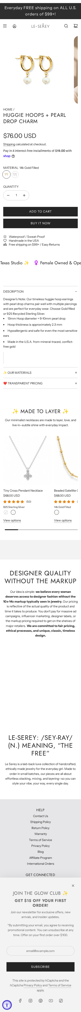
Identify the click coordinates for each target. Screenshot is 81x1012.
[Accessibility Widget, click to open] (7, 1005)
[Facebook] (20, 1000)
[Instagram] (30, 1000)
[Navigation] (5, 26)
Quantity (11, 187)
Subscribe (40, 967)
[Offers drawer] (14, 26)
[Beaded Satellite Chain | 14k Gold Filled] (56, 512)
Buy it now (41, 223)
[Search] (66, 26)
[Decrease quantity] (8, 195)
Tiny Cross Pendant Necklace (23, 491)
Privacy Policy (33, 985)
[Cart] (75, 26)
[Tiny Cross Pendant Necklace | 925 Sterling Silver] (13, 512)
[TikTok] (61, 1000)
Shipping (9, 144)
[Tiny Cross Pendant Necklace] (27, 460)
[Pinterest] (40, 1000)
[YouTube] (51, 1000)
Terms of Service (59, 985)
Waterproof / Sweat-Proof (27, 237)
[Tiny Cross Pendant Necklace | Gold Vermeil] (6, 512)
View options (12, 520)
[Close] (73, 885)
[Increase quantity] (24, 195)
